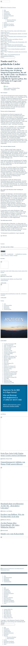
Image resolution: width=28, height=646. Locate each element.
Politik (5, 364)
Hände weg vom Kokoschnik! (15, 44)
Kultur (5, 22)
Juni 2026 (6, 612)
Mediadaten (6, 308)
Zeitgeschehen (7, 14)
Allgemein (6, 348)
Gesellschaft (7, 13)
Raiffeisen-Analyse (8, 367)
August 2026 (7, 609)
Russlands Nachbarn (9, 24)
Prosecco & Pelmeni (9, 366)
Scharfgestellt (7, 375)
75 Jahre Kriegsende (9, 343)
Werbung (6, 380)
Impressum (6, 306)
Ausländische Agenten (20, 254)
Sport (5, 26)
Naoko (11, 255)
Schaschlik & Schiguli (9, 377)
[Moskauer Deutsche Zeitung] (8, 7)
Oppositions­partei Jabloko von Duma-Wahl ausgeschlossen (13, 463)
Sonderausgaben (8, 305)
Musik (5, 360)
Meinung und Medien (9, 25)
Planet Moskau (10, 21)
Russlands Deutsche (9, 15)
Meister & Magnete (8, 357)
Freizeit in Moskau (11, 20)
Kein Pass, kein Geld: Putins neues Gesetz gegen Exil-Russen (13, 454)
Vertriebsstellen (7, 309)
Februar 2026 (7, 617)
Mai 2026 (6, 613)
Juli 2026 (6, 610)
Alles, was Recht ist (8, 346)
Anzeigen (6, 349)
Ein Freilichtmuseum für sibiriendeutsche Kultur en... (10, 55)
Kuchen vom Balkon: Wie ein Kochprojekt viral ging (12, 40)
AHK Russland (7, 345)
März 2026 (6, 616)
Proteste (15, 255)
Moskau (6, 18)
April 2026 (6, 615)
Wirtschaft (6, 11)
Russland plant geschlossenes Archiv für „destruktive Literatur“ (12, 506)
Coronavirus (7, 350)
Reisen (5, 370)
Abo (5, 10)
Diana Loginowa (5, 255)
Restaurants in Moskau (9, 371)
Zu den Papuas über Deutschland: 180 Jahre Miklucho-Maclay (10, 525)
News (5, 362)
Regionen (6, 17)
